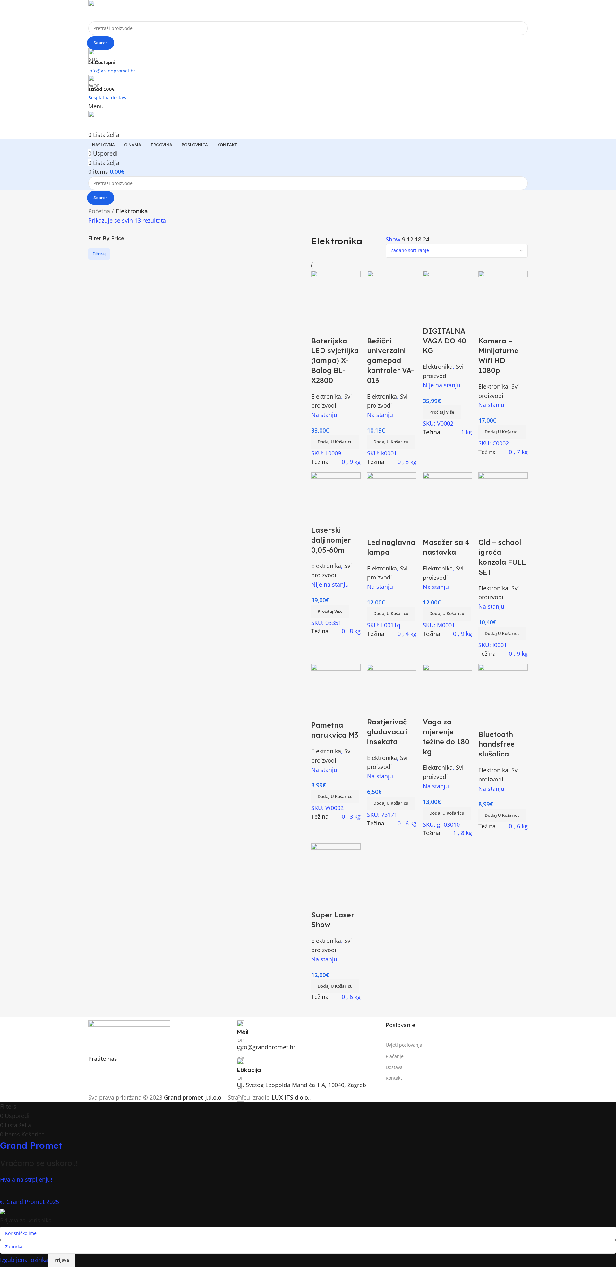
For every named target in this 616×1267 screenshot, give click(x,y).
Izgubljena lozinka (24, 1259)
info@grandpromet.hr (266, 1047)
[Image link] (129, 1033)
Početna (99, 211)
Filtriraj (99, 254)
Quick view (335, 902)
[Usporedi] (319, 902)
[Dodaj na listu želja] (351, 902)
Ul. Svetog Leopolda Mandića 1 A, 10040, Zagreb (301, 1085)
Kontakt (394, 1078)
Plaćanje (395, 1056)
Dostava (394, 1067)
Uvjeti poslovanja (404, 1045)
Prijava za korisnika (26, 1220)
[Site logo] (120, 10)
